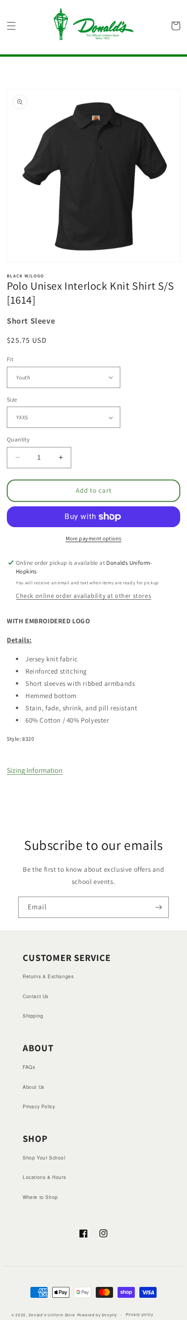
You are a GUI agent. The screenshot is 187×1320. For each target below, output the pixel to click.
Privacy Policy (39, 1106)
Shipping (33, 1016)
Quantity (18, 439)
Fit (10, 359)
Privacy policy (139, 1314)
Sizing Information (35, 770)
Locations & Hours (44, 1177)
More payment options (94, 538)
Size (12, 399)
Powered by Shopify (97, 1314)
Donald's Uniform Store (52, 1314)
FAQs (29, 1067)
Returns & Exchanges (48, 976)
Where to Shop (40, 1197)
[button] (11, 26)
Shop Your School (44, 1158)
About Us (33, 1087)
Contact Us (36, 996)
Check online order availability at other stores (83, 596)
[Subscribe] (158, 907)
